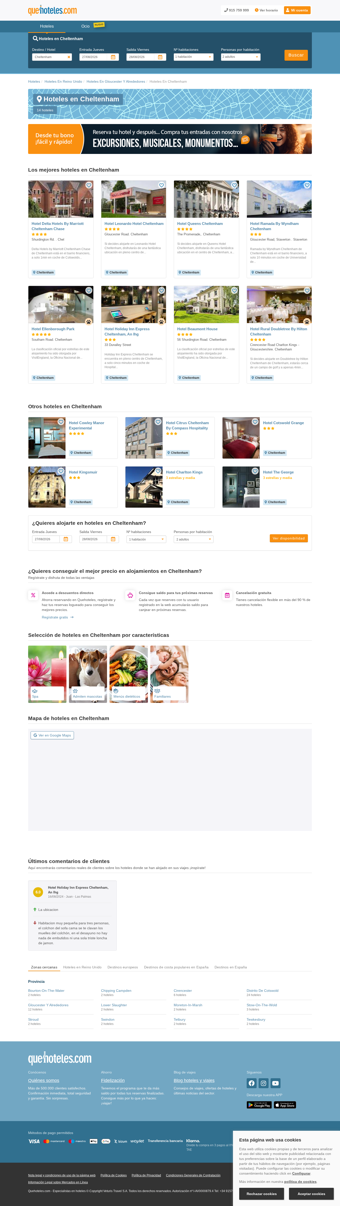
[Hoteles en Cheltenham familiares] (169, 674)
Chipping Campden (116, 991)
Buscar (296, 55)
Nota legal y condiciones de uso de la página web (62, 1175)
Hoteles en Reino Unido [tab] (82, 967)
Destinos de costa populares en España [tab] (176, 967)
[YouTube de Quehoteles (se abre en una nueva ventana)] (276, 1083)
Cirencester (183, 991)
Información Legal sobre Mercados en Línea (58, 1182)
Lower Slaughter (114, 1005)
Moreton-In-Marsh (188, 1005)
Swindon (107, 1019)
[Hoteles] (65, 10)
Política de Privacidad (146, 1175)
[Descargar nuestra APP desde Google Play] (259, 1104)
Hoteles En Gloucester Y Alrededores (116, 81)
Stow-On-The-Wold (262, 1005)
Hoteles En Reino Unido (63, 81)
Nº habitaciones (186, 50)
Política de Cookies (114, 1175)
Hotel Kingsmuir (83, 472)
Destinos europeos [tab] (123, 967)
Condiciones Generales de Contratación (193, 1175)
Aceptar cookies (311, 1194)
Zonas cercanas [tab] (44, 967)
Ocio (85, 26)
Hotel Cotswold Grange (283, 423)
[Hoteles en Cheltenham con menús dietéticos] (129, 674)
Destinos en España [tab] (231, 967)
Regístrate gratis (55, 617)
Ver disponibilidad (289, 538)
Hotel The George (278, 472)
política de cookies (300, 1182)
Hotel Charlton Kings (184, 472)
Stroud (33, 1019)
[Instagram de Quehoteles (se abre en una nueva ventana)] (264, 1083)
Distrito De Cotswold (263, 991)
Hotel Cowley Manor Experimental (86, 425)
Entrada (91, 50)
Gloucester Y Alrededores (48, 1005)
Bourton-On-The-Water (46, 991)
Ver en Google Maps (55, 735)
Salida (137, 50)
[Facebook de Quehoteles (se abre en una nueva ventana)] (252, 1083)
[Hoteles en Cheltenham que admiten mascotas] (88, 674)
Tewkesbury (256, 1019)
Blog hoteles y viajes (194, 1080)
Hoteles (34, 81)
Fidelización (113, 1080)
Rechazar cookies (262, 1194)
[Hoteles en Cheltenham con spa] (47, 674)
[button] (297, 10)
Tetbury (179, 1019)
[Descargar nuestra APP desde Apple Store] (285, 1104)
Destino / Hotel (43, 50)
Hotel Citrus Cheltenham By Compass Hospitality (187, 425)
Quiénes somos (43, 1080)
